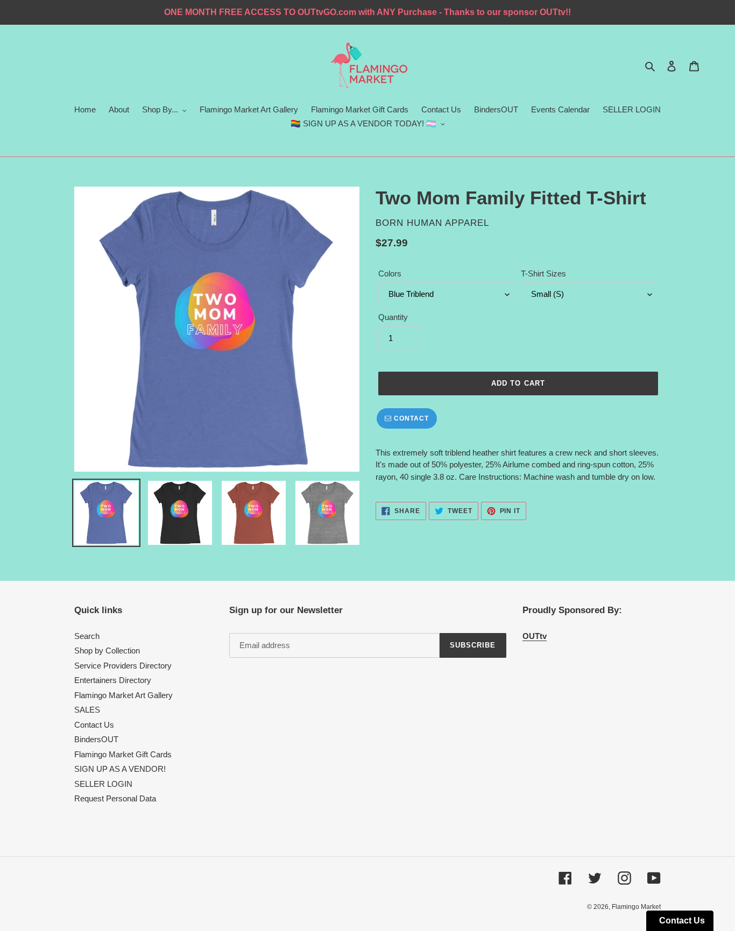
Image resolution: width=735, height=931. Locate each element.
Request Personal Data (115, 798)
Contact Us (94, 724)
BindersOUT (96, 739)
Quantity (393, 317)
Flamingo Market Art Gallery (123, 695)
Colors (389, 273)
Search (87, 636)
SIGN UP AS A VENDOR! (120, 768)
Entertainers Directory (112, 680)
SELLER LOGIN (103, 783)
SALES (87, 709)
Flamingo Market (636, 907)
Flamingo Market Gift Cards (123, 754)
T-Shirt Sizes (543, 273)
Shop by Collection (107, 650)
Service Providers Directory (123, 665)
